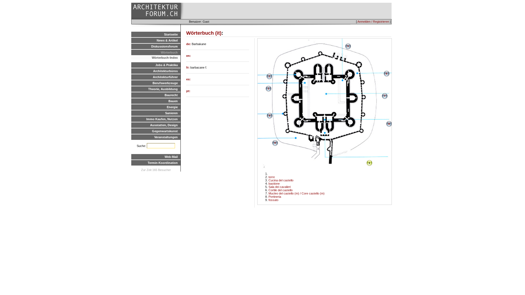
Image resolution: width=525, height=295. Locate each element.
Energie (172, 107)
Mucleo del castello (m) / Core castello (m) (297, 193)
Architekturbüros (165, 71)
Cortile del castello (281, 190)
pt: (188, 91)
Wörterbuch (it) (203, 33)
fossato (273, 200)
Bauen (173, 101)
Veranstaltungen (166, 137)
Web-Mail (171, 156)
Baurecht (171, 95)
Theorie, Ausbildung (163, 89)
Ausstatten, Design (164, 125)
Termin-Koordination (163, 162)
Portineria (275, 196)
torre (272, 177)
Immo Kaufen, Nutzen (162, 119)
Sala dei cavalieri (280, 186)
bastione (274, 183)
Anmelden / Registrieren (373, 21)
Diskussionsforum (164, 46)
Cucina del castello (281, 180)
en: (188, 55)
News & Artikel (167, 40)
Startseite (171, 34)
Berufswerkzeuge (165, 83)
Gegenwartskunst (165, 131)
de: (189, 44)
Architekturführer (165, 77)
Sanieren (171, 113)
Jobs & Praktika (166, 65)
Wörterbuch (169, 52)
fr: (188, 67)
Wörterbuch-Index (165, 57)
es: (188, 79)
